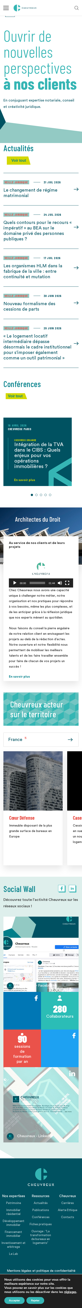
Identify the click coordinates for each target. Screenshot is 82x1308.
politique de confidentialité (55, 1270)
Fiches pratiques (41, 1224)
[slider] (37, 583)
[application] (41, 569)
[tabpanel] (37, 452)
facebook (61, 888)
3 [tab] (41, 495)
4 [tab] (45, 495)
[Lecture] (15, 583)
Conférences (40, 1217)
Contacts (67, 1217)
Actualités (41, 1202)
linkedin (72, 888)
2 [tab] (36, 495)
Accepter (14, 1300)
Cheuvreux (25, 8)
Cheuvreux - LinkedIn (34, 1136)
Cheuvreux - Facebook (36, 985)
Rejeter (35, 1300)
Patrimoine (13, 1202)
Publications (40, 1210)
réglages (70, 1292)
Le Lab (13, 1253)
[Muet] (60, 583)
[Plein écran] (67, 583)
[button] (41, 569)
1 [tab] (32, 495)
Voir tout (18, 160)
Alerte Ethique (67, 1210)
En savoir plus (19, 676)
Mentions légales (19, 1270)
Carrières (67, 1202)
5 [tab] (50, 495)
